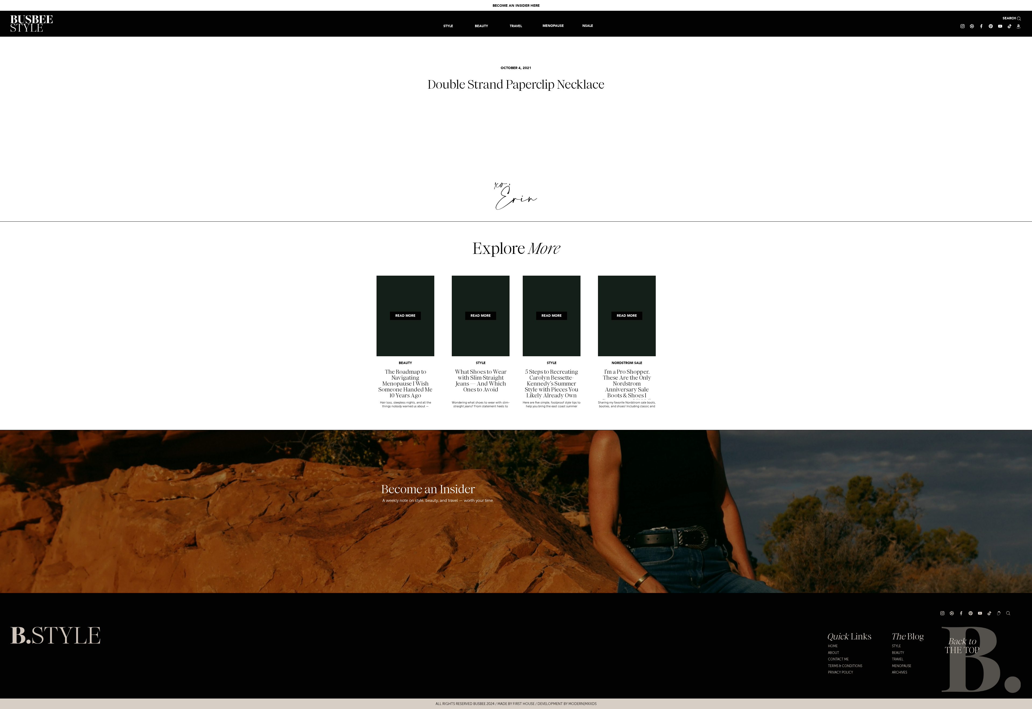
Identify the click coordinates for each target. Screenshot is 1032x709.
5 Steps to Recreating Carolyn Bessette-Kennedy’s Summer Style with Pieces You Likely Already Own (551, 384)
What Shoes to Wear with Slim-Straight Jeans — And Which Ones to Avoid (481, 381)
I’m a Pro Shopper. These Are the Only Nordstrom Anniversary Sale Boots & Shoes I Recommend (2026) (627, 386)
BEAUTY (405, 363)
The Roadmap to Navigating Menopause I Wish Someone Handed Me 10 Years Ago (405, 384)
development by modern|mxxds (567, 704)
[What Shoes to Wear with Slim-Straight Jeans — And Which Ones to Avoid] (481, 316)
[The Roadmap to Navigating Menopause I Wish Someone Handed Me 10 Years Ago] (405, 316)
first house (524, 704)
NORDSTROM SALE (627, 363)
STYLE (481, 363)
